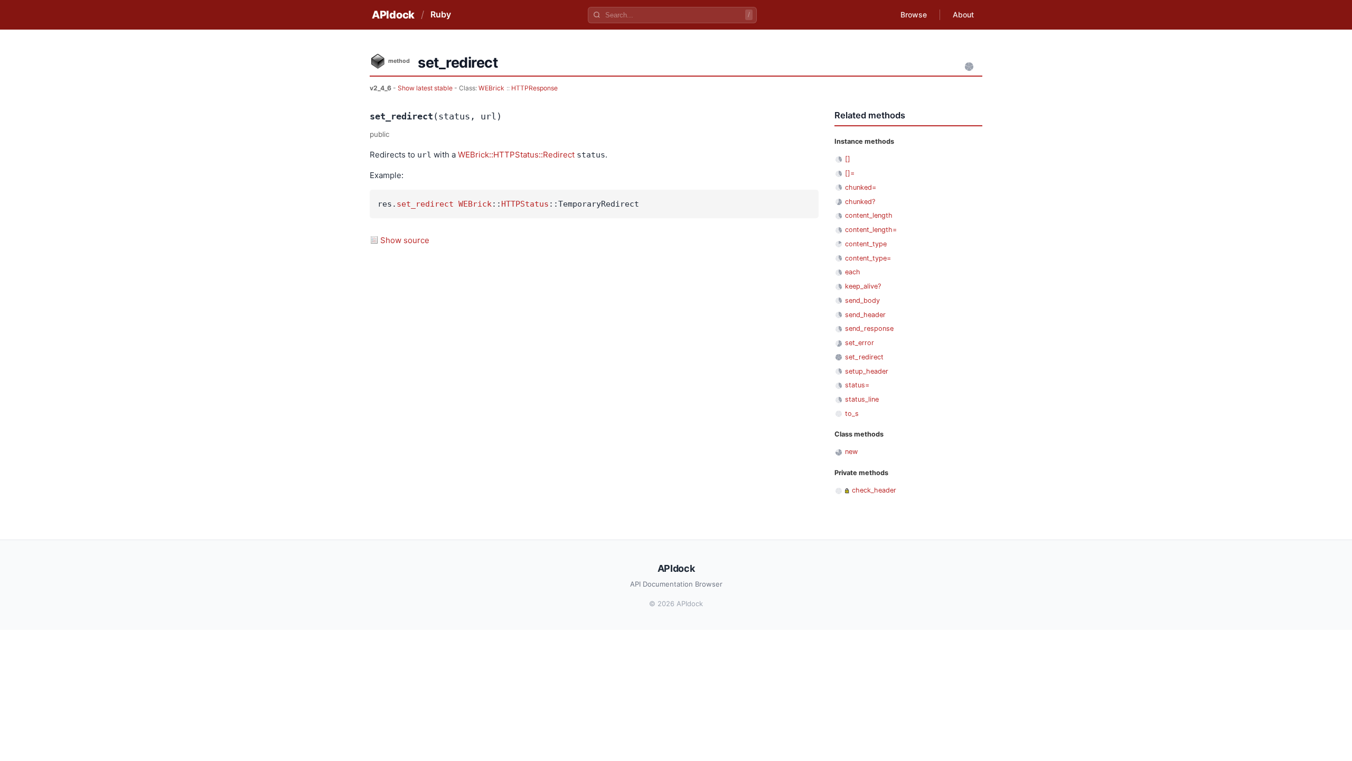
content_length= (871, 230)
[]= (850, 173)
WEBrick (491, 88)
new (851, 452)
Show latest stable (426, 88)
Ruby (440, 14)
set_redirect (425, 204)
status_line (862, 399)
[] (847, 159)
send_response (869, 328)
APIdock (393, 14)
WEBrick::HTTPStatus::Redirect (516, 155)
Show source (404, 240)
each (852, 272)
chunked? (860, 202)
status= (857, 385)
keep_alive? (863, 286)
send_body (862, 300)
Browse (913, 14)
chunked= (860, 187)
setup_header (866, 371)
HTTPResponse (534, 88)
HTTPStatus (525, 204)
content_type (866, 244)
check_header (874, 490)
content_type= (868, 258)
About (963, 14)
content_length (869, 215)
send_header (865, 315)
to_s (852, 413)
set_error (859, 343)
